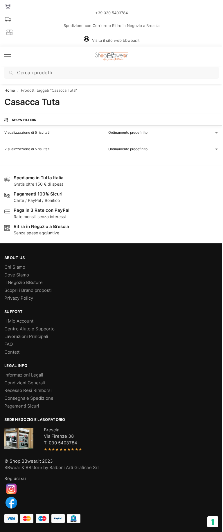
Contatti (12, 352)
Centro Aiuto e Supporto (29, 329)
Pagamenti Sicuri (21, 406)
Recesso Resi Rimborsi (28, 390)
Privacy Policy (18, 298)
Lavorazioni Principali (26, 336)
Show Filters (24, 120)
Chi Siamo (14, 267)
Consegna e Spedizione (28, 398)
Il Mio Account (18, 321)
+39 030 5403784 (111, 12)
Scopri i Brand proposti (28, 290)
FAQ (8, 344)
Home (9, 90)
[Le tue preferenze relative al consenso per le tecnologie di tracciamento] (212, 521)
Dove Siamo (16, 275)
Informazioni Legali (23, 375)
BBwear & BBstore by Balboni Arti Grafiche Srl (51, 467)
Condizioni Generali (24, 383)
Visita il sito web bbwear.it (116, 40)
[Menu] (13, 56)
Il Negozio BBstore (23, 282)
